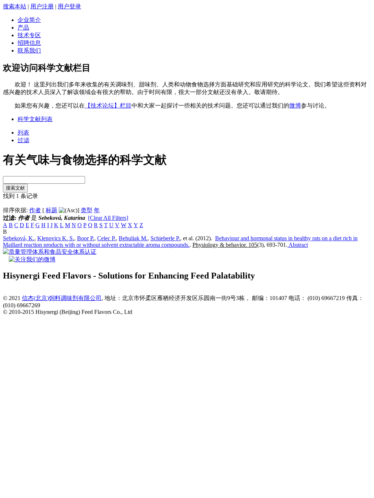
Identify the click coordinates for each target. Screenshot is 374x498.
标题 (51, 210)
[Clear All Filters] (108, 218)
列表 (23, 132)
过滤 (23, 140)
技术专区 (29, 35)
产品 (23, 27)
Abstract (297, 245)
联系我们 (29, 50)
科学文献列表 (35, 119)
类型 (86, 210)
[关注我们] (32, 259)
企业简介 (29, 20)
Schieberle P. (165, 238)
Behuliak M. (133, 238)
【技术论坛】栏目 (108, 105)
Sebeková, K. (18, 238)
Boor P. (85, 238)
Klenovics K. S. (55, 238)
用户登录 (69, 6)
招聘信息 (29, 43)
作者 (35, 210)
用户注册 (42, 6)
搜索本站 (14, 6)
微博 (295, 105)
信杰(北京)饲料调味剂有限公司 (62, 298)
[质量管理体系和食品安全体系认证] (49, 252)
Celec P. (106, 238)
